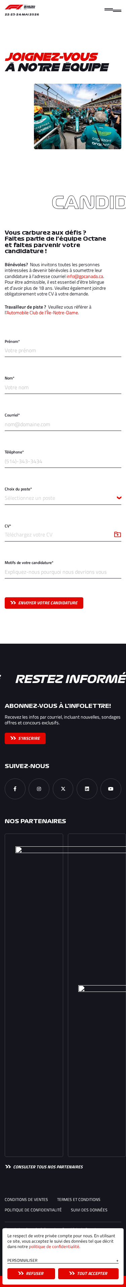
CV (8, 526)
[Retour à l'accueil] (20, 7)
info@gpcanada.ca (85, 276)
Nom (9, 378)
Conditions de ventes (26, 1199)
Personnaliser (63, 1260)
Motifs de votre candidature (29, 562)
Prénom (12, 341)
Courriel (12, 415)
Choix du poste (18, 489)
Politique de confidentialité (33, 1210)
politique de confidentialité (54, 1246)
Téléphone (14, 452)
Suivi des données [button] (89, 1210)
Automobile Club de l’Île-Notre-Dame (42, 312)
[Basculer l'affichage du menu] (113, 10)
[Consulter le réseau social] (15, 788)
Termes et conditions (78, 1199)
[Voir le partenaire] (34, 995)
